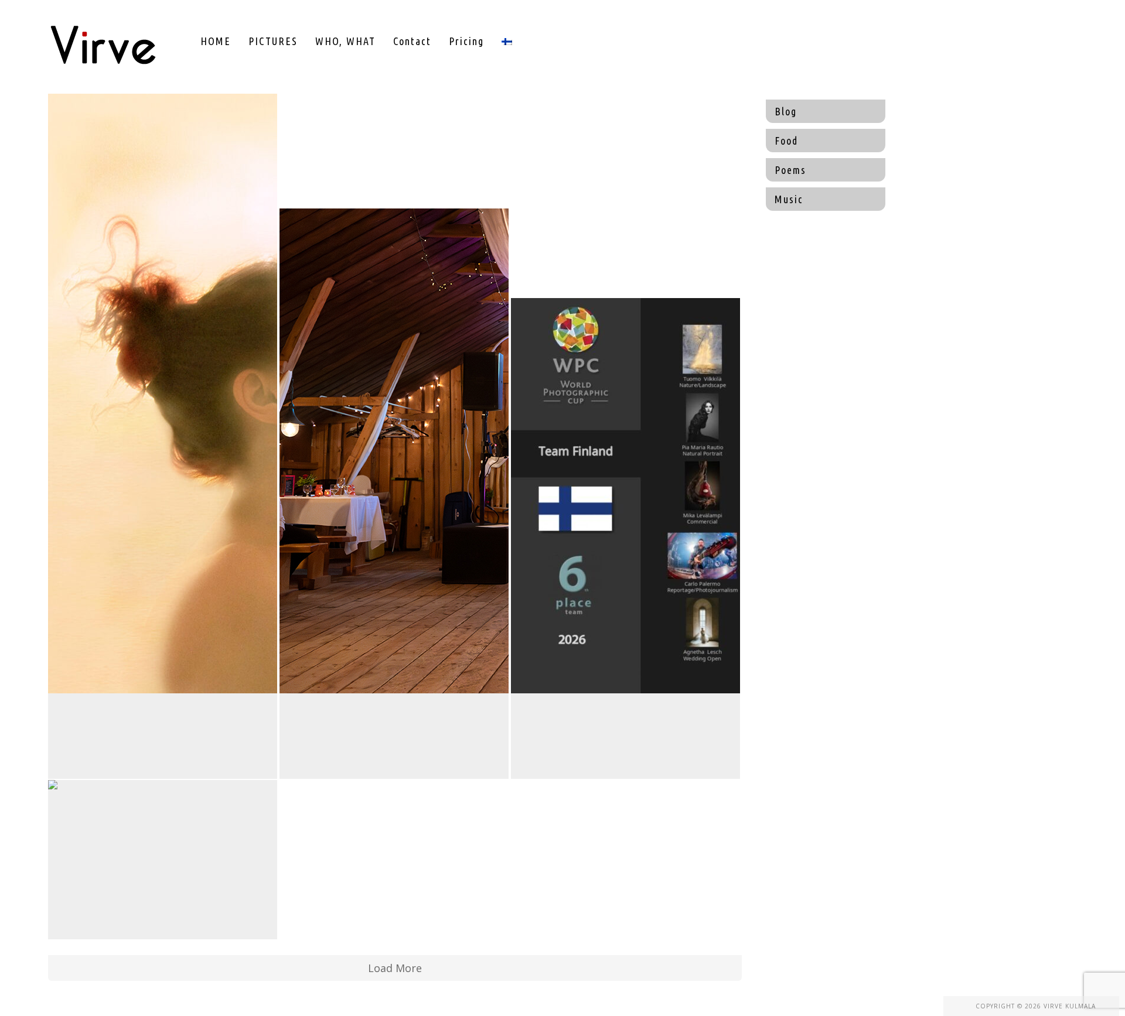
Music (789, 199)
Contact (412, 41)
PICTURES (273, 41)
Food (786, 140)
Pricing (466, 41)
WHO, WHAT (345, 41)
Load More (395, 968)
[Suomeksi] (507, 41)
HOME (215, 41)
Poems (790, 170)
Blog (786, 111)
